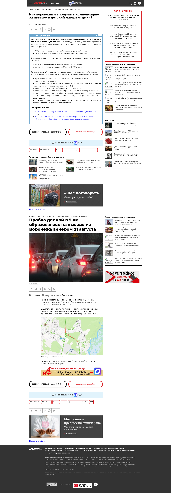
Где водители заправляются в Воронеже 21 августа (123, 27)
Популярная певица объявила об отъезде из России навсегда (125, 124)
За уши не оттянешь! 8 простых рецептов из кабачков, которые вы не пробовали (128, 107)
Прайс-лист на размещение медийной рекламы (116, 450)
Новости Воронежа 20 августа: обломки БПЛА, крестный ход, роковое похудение (123, 36)
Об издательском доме (53, 448)
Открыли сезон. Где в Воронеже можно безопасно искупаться (62, 119)
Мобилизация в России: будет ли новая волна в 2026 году (126, 139)
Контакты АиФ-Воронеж (53, 450)
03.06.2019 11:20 (34, 9)
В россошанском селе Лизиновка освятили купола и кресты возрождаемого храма (123, 45)
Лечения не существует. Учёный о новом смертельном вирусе (127, 252)
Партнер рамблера (64, 484)
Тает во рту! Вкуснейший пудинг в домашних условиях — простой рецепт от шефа (127, 229)
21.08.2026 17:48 (34, 216)
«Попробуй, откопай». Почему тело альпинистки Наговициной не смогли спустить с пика (127, 222)
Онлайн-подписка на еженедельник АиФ (109, 448)
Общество (42, 24)
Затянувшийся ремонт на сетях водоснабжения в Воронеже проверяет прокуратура (123, 55)
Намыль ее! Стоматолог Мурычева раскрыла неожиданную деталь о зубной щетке (127, 237)
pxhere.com (33, 284)
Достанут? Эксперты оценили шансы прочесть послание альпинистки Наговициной (128, 260)
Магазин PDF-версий (83, 448)
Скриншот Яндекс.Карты (54, 357)
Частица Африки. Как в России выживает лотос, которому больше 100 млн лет (127, 92)
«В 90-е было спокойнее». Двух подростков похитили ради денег (127, 244)
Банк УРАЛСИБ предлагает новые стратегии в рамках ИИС (88, 168)
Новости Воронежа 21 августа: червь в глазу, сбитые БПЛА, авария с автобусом (123, 17)
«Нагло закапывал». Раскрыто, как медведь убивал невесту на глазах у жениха (128, 69)
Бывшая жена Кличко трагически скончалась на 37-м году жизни (126, 154)
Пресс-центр (69, 448)
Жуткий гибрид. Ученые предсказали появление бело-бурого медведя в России (128, 100)
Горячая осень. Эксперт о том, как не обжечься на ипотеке (88, 161)
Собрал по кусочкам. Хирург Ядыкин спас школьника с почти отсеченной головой (128, 84)
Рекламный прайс (71, 450)
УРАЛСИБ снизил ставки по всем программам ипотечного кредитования (51, 177)
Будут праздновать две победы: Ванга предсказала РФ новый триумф (125, 148)
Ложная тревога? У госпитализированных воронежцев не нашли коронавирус (42, 170)
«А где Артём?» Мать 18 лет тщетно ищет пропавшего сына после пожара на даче (127, 77)
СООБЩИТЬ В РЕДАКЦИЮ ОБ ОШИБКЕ (57, 453)
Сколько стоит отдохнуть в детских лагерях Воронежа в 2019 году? (64, 117)
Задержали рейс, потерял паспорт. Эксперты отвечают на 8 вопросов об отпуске (51, 162)
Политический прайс (89, 450)
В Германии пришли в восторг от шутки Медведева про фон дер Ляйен (127, 162)
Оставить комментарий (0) (85, 132)
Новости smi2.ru (37, 209)
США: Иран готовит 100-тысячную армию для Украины (126, 131)
